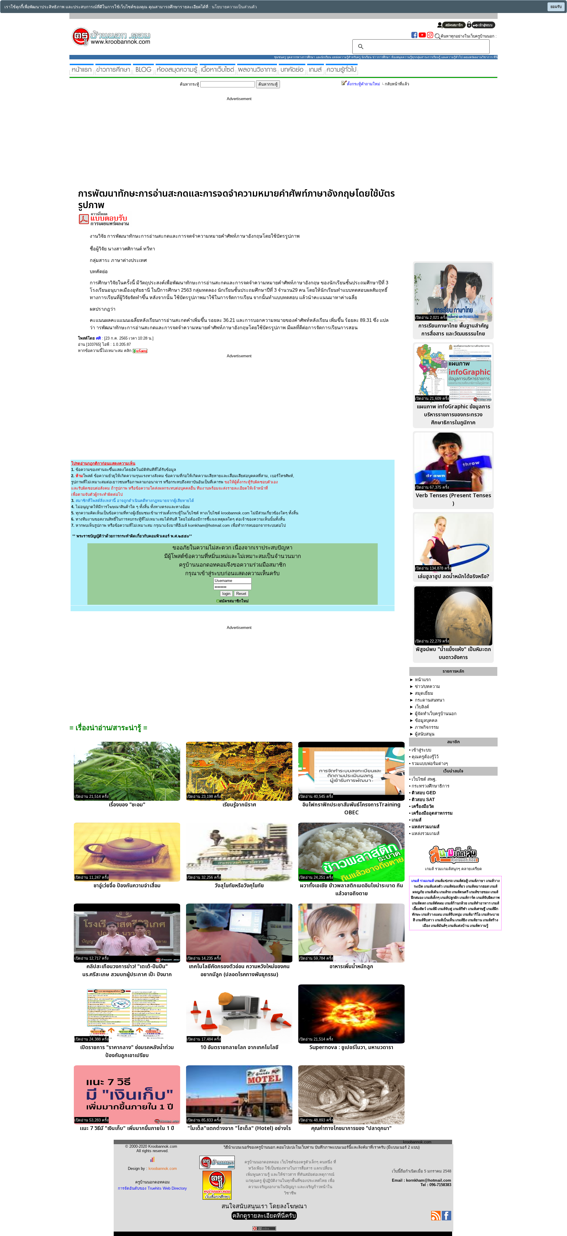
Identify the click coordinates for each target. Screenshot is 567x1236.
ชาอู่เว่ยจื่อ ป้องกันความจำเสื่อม (127, 886)
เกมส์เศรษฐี (476, 909)
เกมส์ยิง (461, 920)
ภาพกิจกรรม (427, 727)
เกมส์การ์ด (467, 898)
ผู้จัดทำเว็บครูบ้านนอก (436, 713)
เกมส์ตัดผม (435, 903)
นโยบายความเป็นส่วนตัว (234, 7)
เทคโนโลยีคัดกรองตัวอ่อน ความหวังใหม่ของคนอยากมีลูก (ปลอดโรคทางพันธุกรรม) (239, 971)
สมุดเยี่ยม (424, 693)
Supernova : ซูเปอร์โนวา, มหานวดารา (351, 1047)
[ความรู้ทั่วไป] (341, 72)
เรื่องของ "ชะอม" (127, 805)
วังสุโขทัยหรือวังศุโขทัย (239, 886)
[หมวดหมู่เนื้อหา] (217, 72)
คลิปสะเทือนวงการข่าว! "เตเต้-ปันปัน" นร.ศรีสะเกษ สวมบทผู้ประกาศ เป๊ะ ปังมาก (127, 971)
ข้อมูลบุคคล (426, 720)
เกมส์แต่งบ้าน (458, 926)
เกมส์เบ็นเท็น (444, 920)
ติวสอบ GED (424, 792)
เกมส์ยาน (475, 920)
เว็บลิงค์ (422, 707)
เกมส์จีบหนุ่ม (452, 914)
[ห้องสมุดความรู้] (176, 72)
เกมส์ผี (432, 909)
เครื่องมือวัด (423, 806)
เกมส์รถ (445, 892)
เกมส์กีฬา (460, 909)
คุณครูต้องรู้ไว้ (425, 756)
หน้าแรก (423, 679)
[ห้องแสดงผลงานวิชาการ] (257, 72)
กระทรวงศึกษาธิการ (430, 786)
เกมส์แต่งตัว (433, 886)
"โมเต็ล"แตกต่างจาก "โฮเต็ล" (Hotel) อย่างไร (239, 1128)
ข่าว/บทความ (427, 686)
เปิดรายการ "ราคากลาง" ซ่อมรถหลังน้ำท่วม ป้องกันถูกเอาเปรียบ (127, 1051)
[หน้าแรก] (81, 72)
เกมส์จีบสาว (425, 920)
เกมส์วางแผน (431, 914)
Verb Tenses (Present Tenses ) (453, 500)
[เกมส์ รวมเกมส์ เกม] (315, 72)
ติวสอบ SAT (423, 799)
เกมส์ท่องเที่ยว (454, 886)
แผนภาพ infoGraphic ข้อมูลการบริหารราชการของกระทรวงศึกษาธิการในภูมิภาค (453, 415)
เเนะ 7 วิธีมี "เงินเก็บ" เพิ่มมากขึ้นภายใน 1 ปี (127, 1128)
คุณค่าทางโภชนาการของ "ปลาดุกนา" (351, 1128)
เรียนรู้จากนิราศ (239, 805)
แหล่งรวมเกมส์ (425, 826)
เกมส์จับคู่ (445, 909)
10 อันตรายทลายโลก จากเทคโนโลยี (239, 1047)
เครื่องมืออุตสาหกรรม (432, 813)
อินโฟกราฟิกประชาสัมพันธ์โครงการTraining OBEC (351, 809)
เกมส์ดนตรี (460, 892)
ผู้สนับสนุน (424, 734)
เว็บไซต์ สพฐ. (424, 779)
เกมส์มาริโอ (471, 914)
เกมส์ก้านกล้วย (456, 903)
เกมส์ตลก (419, 903)
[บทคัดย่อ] (292, 72)
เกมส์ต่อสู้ (461, 881)
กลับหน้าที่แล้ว (397, 84)
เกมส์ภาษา (477, 881)
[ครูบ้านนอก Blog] (143, 72)
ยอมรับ (556, 7)
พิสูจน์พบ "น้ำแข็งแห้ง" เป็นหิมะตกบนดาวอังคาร (453, 653)
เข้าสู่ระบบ (421, 750)
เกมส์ (416, 820)
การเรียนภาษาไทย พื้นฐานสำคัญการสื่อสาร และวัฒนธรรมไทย (453, 330)
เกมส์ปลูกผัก (449, 898)
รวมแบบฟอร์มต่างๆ (430, 763)
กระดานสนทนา (429, 700)
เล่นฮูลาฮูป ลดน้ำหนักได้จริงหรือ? (453, 577)
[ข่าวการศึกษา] (113, 72)
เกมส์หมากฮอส (477, 886)
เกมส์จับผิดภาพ (488, 898)
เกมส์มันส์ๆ (439, 926)
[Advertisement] (239, 146)
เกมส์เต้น (432, 892)
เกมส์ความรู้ (479, 926)
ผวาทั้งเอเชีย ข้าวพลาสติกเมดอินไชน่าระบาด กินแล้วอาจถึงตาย (351, 890)
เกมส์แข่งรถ (444, 881)
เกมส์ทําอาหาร (479, 903)
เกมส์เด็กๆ (431, 898)
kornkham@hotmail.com (209, 525)
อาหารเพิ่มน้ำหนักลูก (351, 967)
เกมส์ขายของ (479, 892)
